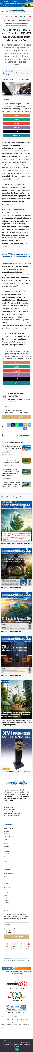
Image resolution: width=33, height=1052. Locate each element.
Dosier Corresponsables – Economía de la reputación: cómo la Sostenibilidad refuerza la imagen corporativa (16, 722)
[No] (31, 1045)
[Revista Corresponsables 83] (16, 611)
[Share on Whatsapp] (17, 425)
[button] (12, 71)
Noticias (8, 23)
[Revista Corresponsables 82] (16, 655)
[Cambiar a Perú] (29, 16)
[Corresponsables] (16, 11)
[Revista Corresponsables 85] (16, 566)
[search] (24, 10)
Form (2, 1027)
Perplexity (16, 135)
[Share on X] (9, 71)
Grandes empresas (23, 23)
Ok (17, 1049)
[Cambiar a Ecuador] (20, 16)
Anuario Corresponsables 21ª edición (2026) (16, 543)
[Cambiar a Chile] (11, 16)
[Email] (25, 425)
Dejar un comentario (24, 435)
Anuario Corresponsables (12, 345)
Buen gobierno (14, 23)
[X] (14, 946)
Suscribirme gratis (16, 417)
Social (24, 450)
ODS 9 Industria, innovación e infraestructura (16, 25)
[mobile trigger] (3, 11)
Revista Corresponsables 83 (11, 631)
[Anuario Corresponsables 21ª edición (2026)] (16, 521)
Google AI (16, 123)
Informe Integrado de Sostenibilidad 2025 (16, 1024)
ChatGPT (16, 119)
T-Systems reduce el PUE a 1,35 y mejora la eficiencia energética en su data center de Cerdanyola (11, 484)
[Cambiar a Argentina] (2, 16)
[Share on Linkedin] (21, 425)
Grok (16, 131)
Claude (16, 115)
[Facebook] (7, 946)
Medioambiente (26, 463)
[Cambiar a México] (25, 16)
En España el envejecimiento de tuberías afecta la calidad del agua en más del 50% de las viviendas (11, 461)
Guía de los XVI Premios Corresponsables (15, 772)
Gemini (16, 127)
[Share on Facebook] (6, 71)
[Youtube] (28, 946)
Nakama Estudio (12, 1019)
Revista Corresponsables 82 (11, 675)
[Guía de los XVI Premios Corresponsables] (16, 749)
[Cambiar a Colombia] (16, 16)
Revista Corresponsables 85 (11, 587)
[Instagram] (21, 946)
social (23, 278)
